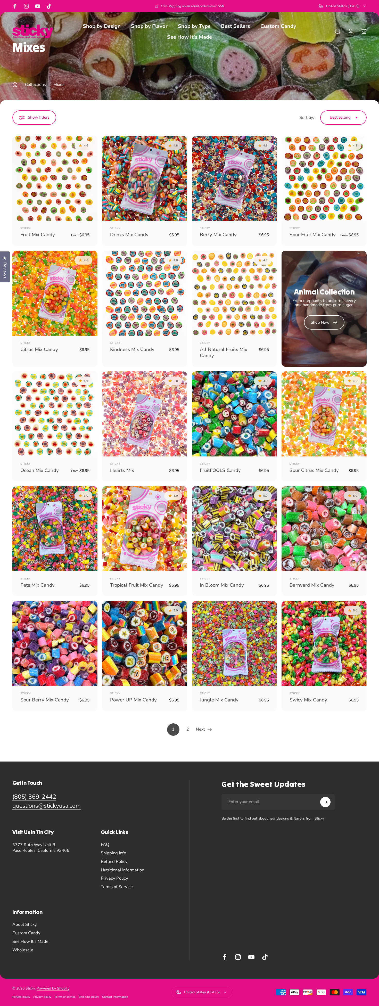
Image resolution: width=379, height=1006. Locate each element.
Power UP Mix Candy (133, 700)
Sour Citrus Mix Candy (314, 470)
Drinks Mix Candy (129, 234)
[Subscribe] (325, 802)
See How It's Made (30, 941)
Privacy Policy (114, 878)
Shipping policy (89, 997)
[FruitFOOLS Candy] (234, 413)
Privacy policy (42, 997)
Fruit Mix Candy (37, 234)
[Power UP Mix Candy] (144, 643)
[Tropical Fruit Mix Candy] (144, 528)
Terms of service (65, 997)
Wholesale (22, 950)
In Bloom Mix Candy (222, 585)
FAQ (105, 844)
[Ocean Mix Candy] (54, 413)
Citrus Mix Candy (39, 349)
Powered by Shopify (53, 988)
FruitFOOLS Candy (220, 470)
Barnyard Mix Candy (312, 585)
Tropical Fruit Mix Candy (136, 585)
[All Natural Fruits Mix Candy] (234, 293)
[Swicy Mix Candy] (324, 643)
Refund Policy (114, 861)
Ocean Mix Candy (39, 470)
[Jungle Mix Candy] (234, 643)
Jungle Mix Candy (219, 700)
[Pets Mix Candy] (54, 528)
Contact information (115, 997)
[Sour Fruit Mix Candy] (324, 178)
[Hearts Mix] (144, 413)
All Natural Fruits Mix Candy (223, 352)
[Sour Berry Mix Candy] (54, 643)
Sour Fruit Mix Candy (313, 234)
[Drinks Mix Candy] (144, 178)
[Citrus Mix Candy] (54, 293)
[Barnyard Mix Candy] (324, 528)
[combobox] (343, 6)
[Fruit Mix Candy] (54, 178)
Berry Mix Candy (218, 234)
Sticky (25, 228)
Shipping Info (113, 853)
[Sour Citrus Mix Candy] (324, 413)
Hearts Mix (122, 470)
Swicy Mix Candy (308, 700)
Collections (35, 84)
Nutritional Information (122, 870)
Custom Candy (26, 933)
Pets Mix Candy (37, 585)
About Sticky (24, 924)
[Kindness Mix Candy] (144, 293)
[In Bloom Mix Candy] (234, 528)
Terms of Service (117, 887)
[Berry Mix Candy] (234, 178)
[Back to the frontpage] (15, 84)
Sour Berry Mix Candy (44, 700)
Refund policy (21, 997)
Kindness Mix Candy (132, 349)
